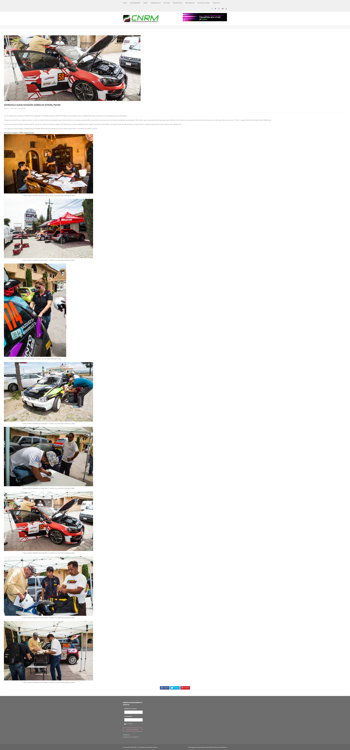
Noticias (167, 3)
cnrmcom (23, 108)
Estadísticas (177, 3)
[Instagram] (219, 9)
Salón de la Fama (204, 3)
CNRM (145, 3)
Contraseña (128, 716)
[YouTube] (222, 9)
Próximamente (135, 3)
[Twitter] (215, 9)
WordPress (224, 747)
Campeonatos (155, 3)
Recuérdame (129, 724)
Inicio (125, 3)
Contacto (216, 3)
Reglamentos (190, 3)
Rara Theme (210, 747)
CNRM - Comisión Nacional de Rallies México (145, 747)
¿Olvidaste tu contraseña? (131, 737)
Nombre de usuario (130, 709)
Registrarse (126, 735)
